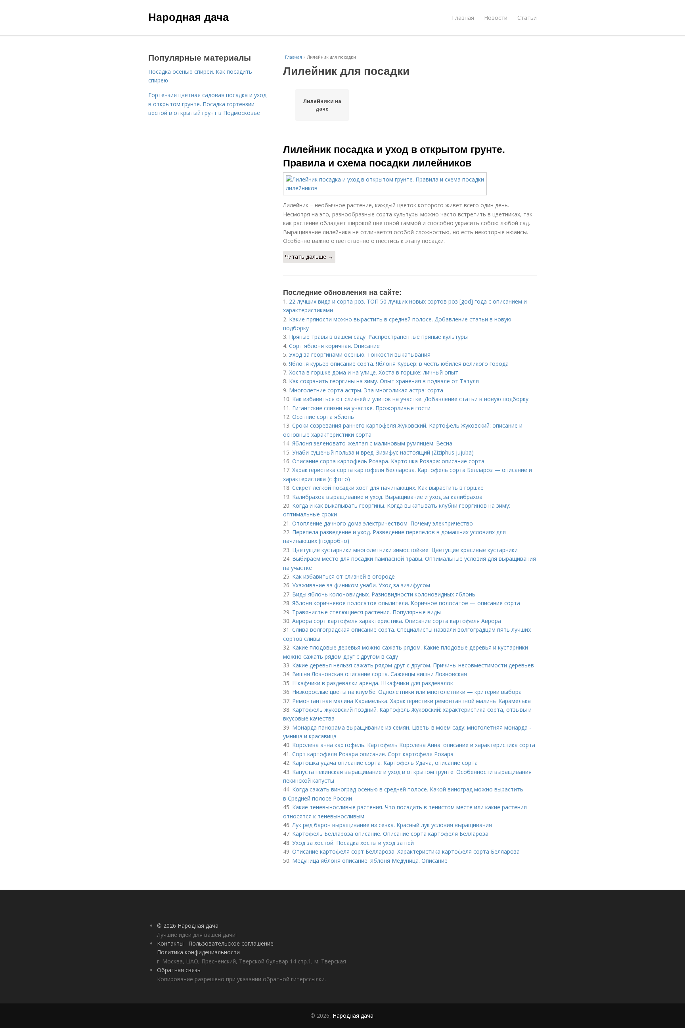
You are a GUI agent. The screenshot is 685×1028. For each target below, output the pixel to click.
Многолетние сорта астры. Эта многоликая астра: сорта (366, 390)
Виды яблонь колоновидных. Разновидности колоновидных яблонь (383, 594)
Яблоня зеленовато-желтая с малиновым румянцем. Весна (372, 443)
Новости (495, 17)
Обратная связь (179, 970)
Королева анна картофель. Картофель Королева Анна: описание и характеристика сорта (413, 745)
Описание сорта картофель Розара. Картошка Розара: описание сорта (388, 461)
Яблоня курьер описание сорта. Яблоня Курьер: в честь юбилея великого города (399, 363)
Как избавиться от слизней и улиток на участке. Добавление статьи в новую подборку (410, 399)
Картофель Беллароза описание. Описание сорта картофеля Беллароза (390, 833)
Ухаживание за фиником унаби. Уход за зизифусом (361, 585)
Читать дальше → (309, 256)
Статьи (527, 17)
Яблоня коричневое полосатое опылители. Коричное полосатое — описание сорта (406, 603)
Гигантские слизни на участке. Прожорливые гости (361, 408)
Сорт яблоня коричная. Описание (334, 346)
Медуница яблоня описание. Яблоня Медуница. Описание (370, 860)
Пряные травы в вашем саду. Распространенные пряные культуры (378, 336)
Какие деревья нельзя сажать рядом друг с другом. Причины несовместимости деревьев (413, 665)
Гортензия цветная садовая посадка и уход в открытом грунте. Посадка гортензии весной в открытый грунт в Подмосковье (207, 104)
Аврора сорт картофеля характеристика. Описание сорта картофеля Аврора (396, 621)
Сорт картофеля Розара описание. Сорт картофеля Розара (372, 754)
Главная (463, 17)
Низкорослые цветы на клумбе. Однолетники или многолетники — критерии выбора (407, 692)
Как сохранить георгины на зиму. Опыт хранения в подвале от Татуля (384, 381)
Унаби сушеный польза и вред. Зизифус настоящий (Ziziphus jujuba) (383, 452)
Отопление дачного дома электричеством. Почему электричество (382, 523)
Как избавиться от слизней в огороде (343, 576)
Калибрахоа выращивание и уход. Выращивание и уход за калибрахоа (387, 497)
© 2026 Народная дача (187, 925)
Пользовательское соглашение (231, 943)
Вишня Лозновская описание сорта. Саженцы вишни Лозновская (379, 674)
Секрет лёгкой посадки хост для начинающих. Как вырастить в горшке (388, 487)
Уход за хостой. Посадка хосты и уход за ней (353, 842)
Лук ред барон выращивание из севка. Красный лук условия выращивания (392, 825)
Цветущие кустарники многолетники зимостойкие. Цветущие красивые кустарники (405, 550)
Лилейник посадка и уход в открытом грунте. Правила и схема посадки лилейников (394, 156)
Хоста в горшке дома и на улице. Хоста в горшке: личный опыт (373, 372)
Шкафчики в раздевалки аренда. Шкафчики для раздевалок (372, 683)
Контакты (170, 943)
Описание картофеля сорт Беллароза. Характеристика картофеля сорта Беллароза (406, 851)
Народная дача (188, 16)
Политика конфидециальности (198, 952)
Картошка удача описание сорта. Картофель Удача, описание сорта (385, 762)
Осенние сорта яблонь (323, 416)
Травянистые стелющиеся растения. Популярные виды (366, 612)
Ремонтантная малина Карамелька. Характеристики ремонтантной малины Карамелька (411, 701)
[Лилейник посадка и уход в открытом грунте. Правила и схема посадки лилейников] (410, 184)
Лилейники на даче (322, 105)
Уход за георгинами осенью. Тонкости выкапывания (360, 354)
